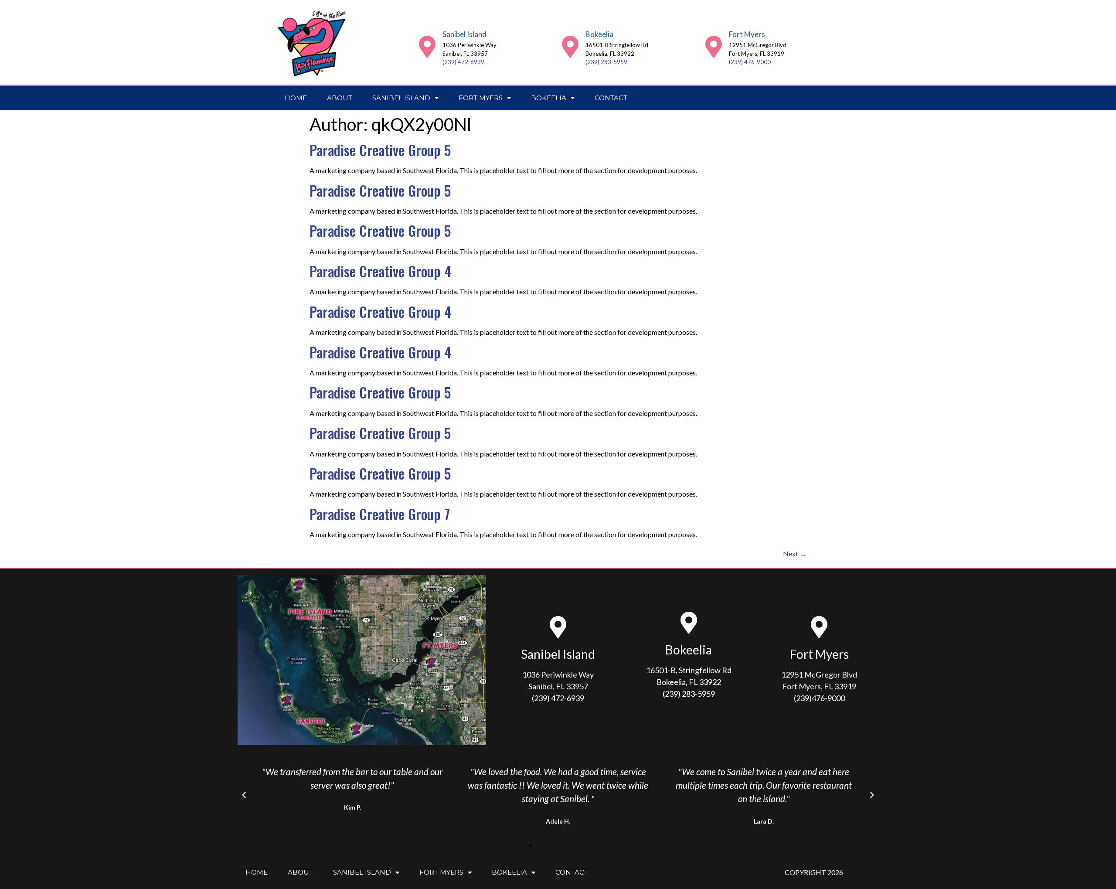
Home (296, 98)
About (339, 98)
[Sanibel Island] (427, 47)
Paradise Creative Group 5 (380, 150)
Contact (611, 98)
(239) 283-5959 (606, 61)
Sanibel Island (464, 34)
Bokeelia (599, 34)
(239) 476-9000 (750, 61)
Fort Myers (747, 34)
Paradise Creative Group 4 (381, 271)
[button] (244, 795)
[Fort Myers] (714, 47)
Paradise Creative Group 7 (380, 514)
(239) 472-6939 (463, 61)
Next (794, 553)
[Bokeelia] (570, 47)
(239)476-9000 (819, 698)
